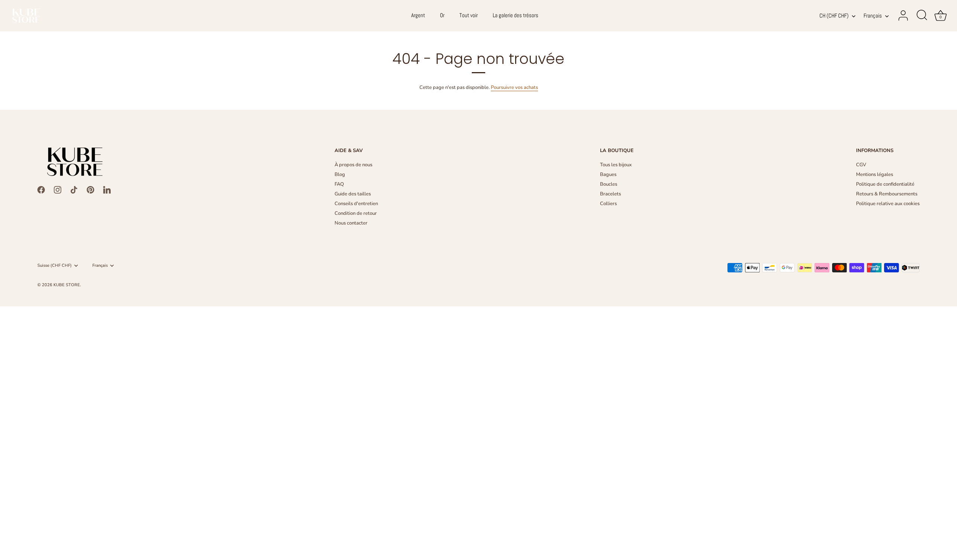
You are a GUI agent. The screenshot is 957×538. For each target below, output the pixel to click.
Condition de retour (356, 213)
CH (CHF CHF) (834, 15)
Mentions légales (874, 174)
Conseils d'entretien (356, 203)
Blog (340, 174)
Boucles (608, 184)
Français (873, 15)
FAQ (339, 184)
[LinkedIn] (107, 189)
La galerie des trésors (515, 15)
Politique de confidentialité (885, 184)
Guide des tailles (353, 194)
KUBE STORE (66, 285)
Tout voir (468, 15)
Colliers (608, 203)
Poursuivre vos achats (514, 87)
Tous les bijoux (616, 164)
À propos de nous (353, 164)
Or (442, 15)
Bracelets (610, 194)
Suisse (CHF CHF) (54, 265)
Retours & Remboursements (886, 194)
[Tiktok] (74, 189)
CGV (861, 164)
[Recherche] (922, 15)
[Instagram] (57, 189)
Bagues (608, 174)
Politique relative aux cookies (888, 203)
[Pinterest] (90, 189)
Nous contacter (351, 223)
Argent (418, 15)
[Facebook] (41, 189)
